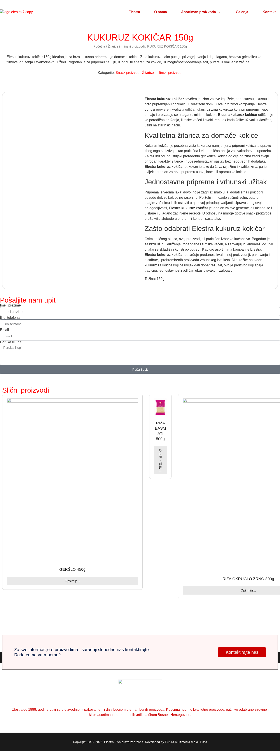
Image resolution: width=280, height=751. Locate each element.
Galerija (242, 12)
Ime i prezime (10, 305)
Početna (99, 46)
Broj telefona (10, 317)
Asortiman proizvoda (198, 12)
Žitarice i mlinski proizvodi (126, 46)
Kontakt (269, 12)
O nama (160, 12)
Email (4, 330)
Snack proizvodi (128, 72)
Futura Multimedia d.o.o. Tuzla (186, 742)
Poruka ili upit (10, 342)
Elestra (134, 12)
